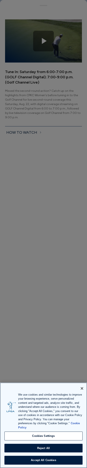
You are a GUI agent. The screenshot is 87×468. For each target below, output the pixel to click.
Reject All (43, 448)
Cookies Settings (43, 435)
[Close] (82, 388)
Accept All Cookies (43, 460)
